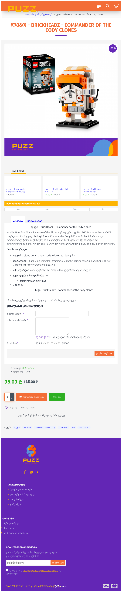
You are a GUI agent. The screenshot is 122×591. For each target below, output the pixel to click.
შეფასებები (34, 221)
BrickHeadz (63, 427)
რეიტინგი (12, 343)
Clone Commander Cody (45, 427)
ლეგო (17, 427)
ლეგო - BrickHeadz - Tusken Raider (92, 190)
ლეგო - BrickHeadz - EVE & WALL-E (56, 190)
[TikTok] (37, 472)
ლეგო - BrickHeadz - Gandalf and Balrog (16, 190)
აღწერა (18, 221)
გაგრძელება (102, 353)
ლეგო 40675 (84, 427)
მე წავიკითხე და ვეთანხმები (34, 572)
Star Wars (27, 427)
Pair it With (18, 171)
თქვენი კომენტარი (16, 320)
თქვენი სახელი (15, 314)
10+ (73, 427)
